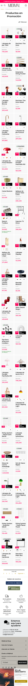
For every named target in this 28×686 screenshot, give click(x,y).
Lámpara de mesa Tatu (6, 312)
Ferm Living (18, 311)
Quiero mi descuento (21, 681)
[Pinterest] (6, 667)
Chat (12, 631)
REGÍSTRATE (22, 662)
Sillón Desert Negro (20, 308)
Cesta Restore (7, 191)
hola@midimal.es (8, 634)
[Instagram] (3, 667)
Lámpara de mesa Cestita (7, 69)
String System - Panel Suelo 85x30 (7, 434)
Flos (16, 256)
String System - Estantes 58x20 (7, 525)
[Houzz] (12, 667)
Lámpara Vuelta (19, 337)
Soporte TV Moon (20, 222)
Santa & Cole (4, 47)
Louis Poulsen (18, 166)
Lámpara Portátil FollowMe (5, 132)
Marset (3, 106)
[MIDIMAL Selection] (14, 5)
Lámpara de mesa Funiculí (7, 494)
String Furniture (19, 75)
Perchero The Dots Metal (21, 101)
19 (15, 573)
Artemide (4, 164)
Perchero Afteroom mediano (5, 341)
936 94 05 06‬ (14, 629)
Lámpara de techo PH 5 (20, 373)
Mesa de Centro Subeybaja (5, 464)
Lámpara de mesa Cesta (6, 400)
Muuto (17, 47)
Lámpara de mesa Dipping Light (21, 495)
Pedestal (17, 225)
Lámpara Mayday (19, 253)
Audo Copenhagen (6, 345)
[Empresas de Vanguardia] (14, 589)
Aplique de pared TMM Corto (20, 192)
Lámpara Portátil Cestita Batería (5, 281)
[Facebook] (8, 667)
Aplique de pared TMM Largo (6, 254)
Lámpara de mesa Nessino (7, 161)
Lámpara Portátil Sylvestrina (19, 434)
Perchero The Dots (21, 44)
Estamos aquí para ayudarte (16, 623)
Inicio (2, 9)
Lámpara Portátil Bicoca (5, 102)
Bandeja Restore (19, 283)
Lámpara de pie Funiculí (20, 131)
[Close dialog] (27, 669)
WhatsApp (18, 631)
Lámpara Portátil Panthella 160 (20, 162)
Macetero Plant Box (19, 554)
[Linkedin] (15, 667)
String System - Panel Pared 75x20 (21, 525)
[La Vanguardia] (14, 584)
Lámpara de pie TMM (6, 44)
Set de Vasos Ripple (20, 464)
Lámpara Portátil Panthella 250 (7, 374)
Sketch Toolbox (5, 222)
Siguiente (21, 573)
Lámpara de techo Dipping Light (21, 404)
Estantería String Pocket (21, 73)
